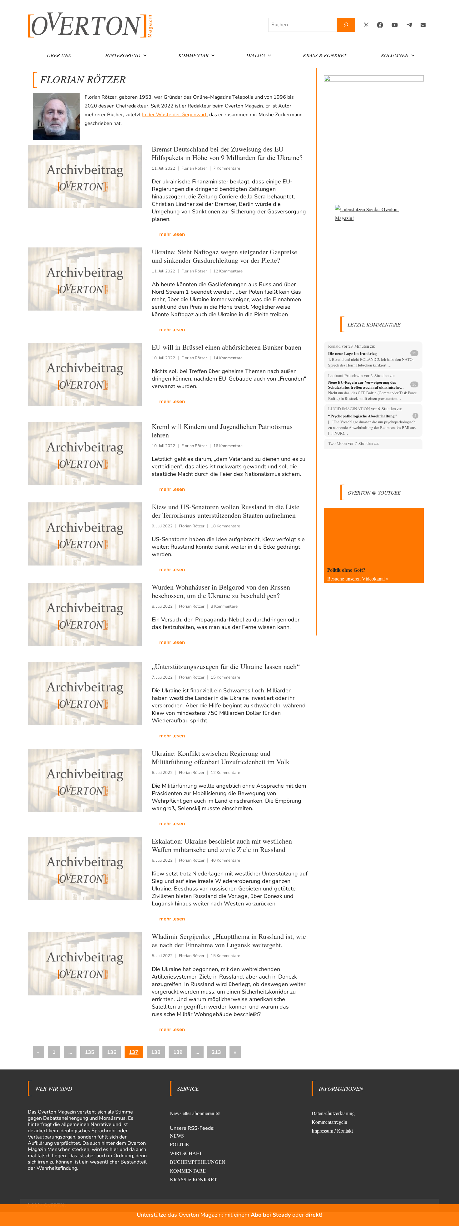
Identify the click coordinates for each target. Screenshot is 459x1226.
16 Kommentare (228, 446)
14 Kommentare (228, 358)
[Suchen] (346, 25)
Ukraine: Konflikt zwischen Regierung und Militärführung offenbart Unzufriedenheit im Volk (220, 757)
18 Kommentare (225, 526)
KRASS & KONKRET (193, 1179)
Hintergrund (123, 55)
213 (216, 1052)
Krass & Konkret (325, 55)
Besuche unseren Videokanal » (357, 578)
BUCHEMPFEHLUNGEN (197, 1162)
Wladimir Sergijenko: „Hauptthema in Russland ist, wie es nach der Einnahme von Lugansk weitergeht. (229, 940)
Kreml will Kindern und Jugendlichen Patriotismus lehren (222, 430)
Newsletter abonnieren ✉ (195, 1113)
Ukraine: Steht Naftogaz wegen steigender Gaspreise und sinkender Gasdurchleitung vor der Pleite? (224, 256)
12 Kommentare (228, 271)
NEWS (177, 1135)
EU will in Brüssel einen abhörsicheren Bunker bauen (226, 346)
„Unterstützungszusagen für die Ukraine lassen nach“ (226, 666)
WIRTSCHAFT (186, 1153)
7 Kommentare (226, 168)
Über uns (59, 55)
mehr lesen (172, 234)
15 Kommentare (225, 677)
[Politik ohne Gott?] (374, 536)
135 (89, 1052)
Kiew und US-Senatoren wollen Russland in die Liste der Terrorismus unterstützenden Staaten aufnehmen (225, 511)
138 (155, 1052)
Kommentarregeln (329, 1122)
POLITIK (180, 1144)
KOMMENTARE (188, 1170)
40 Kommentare (225, 860)
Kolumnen (394, 55)
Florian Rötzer (194, 168)
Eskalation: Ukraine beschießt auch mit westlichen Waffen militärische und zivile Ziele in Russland (222, 845)
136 (111, 1052)
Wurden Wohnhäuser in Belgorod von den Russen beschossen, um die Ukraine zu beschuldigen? (221, 591)
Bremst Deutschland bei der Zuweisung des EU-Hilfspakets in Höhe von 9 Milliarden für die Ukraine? (227, 153)
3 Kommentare (224, 606)
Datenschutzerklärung (333, 1113)
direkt (313, 1215)
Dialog (255, 55)
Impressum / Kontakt (332, 1130)
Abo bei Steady (271, 1215)
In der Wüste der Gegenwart (174, 114)
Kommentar (193, 55)
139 (178, 1052)
